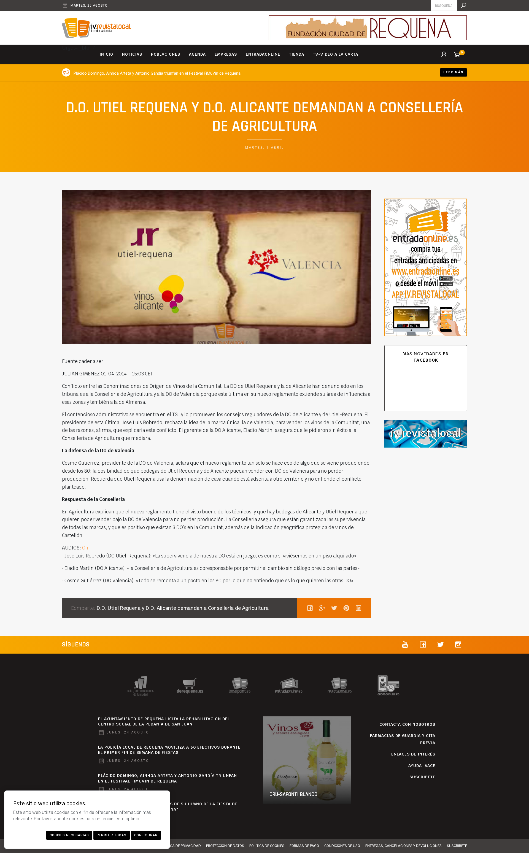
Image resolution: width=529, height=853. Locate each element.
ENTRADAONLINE (263, 54)
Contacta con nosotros (407, 724)
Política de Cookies (266, 846)
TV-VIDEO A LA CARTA (335, 54)
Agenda (197, 54)
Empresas (226, 54)
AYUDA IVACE (421, 765)
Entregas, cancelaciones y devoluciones (403, 846)
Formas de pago (304, 846)
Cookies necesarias (69, 835)
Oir (85, 548)
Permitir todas (111, 835)
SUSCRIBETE (422, 777)
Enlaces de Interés (413, 754)
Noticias (132, 54)
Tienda (296, 54)
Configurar (146, 835)
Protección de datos (225, 846)
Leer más (453, 72)
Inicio (106, 54)
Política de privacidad (180, 846)
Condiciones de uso (342, 846)
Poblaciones (165, 54)
